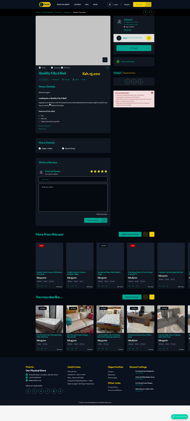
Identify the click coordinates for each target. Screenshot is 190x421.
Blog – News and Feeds (76, 378)
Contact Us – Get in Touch (77, 375)
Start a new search (132, 297)
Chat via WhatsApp (128, 62)
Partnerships (112, 378)
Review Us (42, 129)
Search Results (47, 12)
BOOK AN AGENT (63, 4)
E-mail (135, 48)
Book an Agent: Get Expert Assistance (81, 384)
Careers (111, 372)
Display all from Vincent (130, 234)
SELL (87, 4)
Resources (111, 375)
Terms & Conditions (115, 390)
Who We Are (72, 371)
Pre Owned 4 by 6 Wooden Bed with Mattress (145, 371)
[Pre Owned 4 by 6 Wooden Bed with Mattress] (132, 372)
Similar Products (44, 126)
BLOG (95, 4)
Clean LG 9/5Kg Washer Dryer (145, 377)
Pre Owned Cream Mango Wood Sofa (143, 383)
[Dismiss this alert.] (152, 93)
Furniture (58, 12)
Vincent (128, 19)
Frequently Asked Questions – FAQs (80, 381)
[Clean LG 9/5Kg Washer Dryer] (132, 378)
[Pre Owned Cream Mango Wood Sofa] (132, 384)
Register (127, 4)
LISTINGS (77, 4)
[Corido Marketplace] (45, 4)
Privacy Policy (113, 387)
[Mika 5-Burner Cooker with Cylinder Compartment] (132, 390)
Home (38, 12)
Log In (116, 4)
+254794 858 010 (35, 377)
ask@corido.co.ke (35, 380)
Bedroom (67, 12)
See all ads (127, 30)
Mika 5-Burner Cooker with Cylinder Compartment (144, 389)
